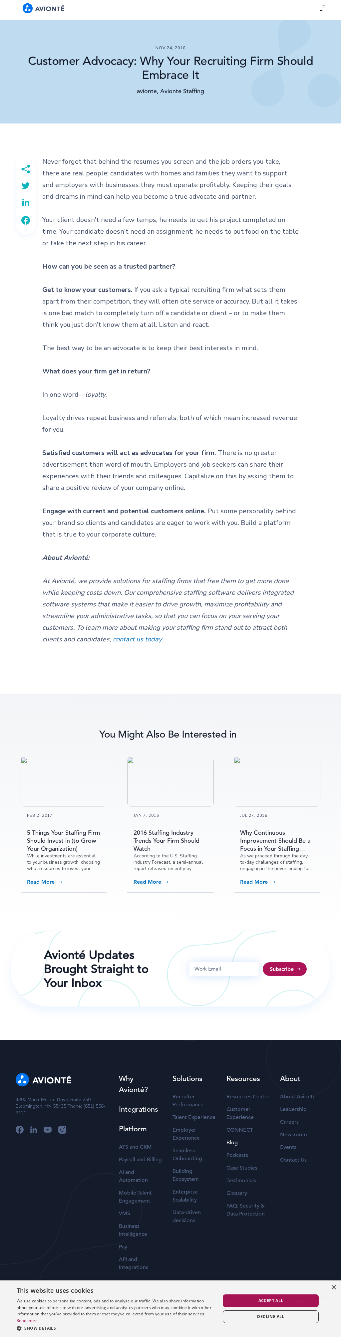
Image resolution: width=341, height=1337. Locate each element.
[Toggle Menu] (323, 8)
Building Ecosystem (185, 1175)
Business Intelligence (133, 1230)
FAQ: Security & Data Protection (245, 1210)
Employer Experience (186, 1134)
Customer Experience (240, 1113)
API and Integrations (133, 1263)
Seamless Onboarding (187, 1154)
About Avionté (298, 1096)
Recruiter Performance (187, 1100)
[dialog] (170, 1308)
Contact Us (293, 1160)
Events (288, 1147)
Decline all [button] (270, 1316)
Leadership (293, 1109)
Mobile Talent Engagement (135, 1197)
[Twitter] (25, 185)
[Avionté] (43, 8)
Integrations (138, 1109)
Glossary (236, 1193)
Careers (289, 1122)
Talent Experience (193, 1117)
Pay (123, 1246)
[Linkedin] (25, 202)
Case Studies (241, 1168)
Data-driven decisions (186, 1216)
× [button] (333, 1287)
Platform (133, 1128)
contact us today (137, 639)
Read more (27, 1320)
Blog (232, 1142)
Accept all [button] (270, 1300)
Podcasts (237, 1155)
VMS (124, 1213)
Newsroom (293, 1134)
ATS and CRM (135, 1147)
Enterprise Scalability (185, 1196)
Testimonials (241, 1180)
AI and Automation (133, 1176)
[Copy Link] (25, 169)
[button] (115, 1328)
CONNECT (239, 1130)
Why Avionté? (133, 1084)
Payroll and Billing (140, 1159)
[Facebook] (25, 220)
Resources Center (247, 1096)
